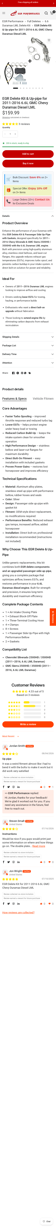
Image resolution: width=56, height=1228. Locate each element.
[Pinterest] (21, 373)
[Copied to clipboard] (29, 373)
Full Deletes (34, 21)
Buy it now (28, 163)
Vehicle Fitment (44, 398)
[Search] (46, 13)
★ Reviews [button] (53, 617)
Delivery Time (9, 354)
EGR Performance (12, 21)
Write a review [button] (28, 724)
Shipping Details (10, 337)
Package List (9, 345)
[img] (10, 753)
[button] (10, 124)
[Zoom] (49, 40)
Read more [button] (38, 846)
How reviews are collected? (18, 912)
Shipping (6, 117)
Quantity (6, 127)
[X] (16, 373)
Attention (7, 362)
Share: (5, 373)
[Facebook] (12, 373)
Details (6, 216)
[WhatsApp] (25, 373)
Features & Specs (14, 398)
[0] (51, 13)
